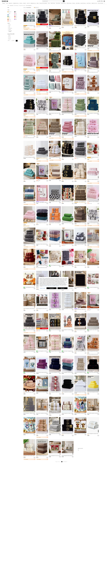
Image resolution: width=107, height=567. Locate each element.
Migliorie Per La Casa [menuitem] (94, 3)
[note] (42, 24)
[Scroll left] (103, 3)
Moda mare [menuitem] (21, 3)
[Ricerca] (64, 1)
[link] (99, 1)
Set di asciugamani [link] (28, 5)
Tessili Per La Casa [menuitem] (63, 3)
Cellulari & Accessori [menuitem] (69, 3)
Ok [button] (16, 40)
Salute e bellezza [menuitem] (58, 3)
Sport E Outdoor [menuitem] (89, 3)
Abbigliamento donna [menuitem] (16, 3)
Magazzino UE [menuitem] (10, 3)
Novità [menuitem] (7, 3)
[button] (103, 1)
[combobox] (28, 7)
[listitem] (29, 19)
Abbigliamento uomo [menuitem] (33, 3)
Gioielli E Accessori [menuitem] (53, 3)
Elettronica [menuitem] (73, 3)
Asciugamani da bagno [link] (22, 5)
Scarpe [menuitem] (49, 3)
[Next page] (66, 461)
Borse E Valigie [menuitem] (78, 3)
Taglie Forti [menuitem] (24, 3)
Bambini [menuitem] (38, 3)
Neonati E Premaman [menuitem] (83, 3)
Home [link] (8, 5)
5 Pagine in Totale (57, 461)
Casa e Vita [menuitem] (28, 3)
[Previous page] (60, 461)
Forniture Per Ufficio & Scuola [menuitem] (101, 3)
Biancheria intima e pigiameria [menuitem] (43, 3)
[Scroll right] (104, 3)
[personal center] (98, 1)
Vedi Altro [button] (10, 31)
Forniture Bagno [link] (16, 5)
